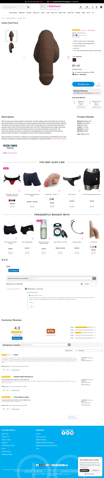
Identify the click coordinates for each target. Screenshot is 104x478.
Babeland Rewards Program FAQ (46, 445)
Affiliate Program (41, 440)
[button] (68, 57)
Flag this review (15, 370)
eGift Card (5, 434)
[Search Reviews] (69, 344)
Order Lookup (6, 440)
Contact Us (5, 437)
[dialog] (90, 466)
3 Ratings (84, 30)
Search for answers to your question (18, 278)
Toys (3, 18)
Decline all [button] (95, 470)
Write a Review (91, 30)
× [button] (100, 458)
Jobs (37, 448)
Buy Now (12, 206)
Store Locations (41, 437)
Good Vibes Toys (12, 153)
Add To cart (84, 84)
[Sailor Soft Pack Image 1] (46, 57)
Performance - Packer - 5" (52, 194)
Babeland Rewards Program (45, 442)
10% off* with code (34, 1)
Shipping (4, 442)
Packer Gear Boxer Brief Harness (92, 194)
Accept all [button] (84, 470)
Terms (4, 448)
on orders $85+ (63, 1)
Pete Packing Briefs (27, 242)
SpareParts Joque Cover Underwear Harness (12, 195)
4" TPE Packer (93, 242)
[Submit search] (94, 278)
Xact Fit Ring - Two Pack (60, 242)
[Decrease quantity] (73, 79)
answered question (82, 35)
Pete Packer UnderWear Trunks (10, 242)
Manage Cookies (7, 454)
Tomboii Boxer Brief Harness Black (32, 195)
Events (38, 434)
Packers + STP (21, 18)
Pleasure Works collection (59, 139)
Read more (85, 467)
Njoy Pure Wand (77, 242)
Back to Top (71, 416)
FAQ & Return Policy (8, 445)
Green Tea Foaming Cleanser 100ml (44, 242)
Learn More (96, 93)
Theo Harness (72, 194)
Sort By (82, 284)
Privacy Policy (6, 451)
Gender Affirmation (11, 18)
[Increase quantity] (79, 79)
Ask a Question (76, 37)
